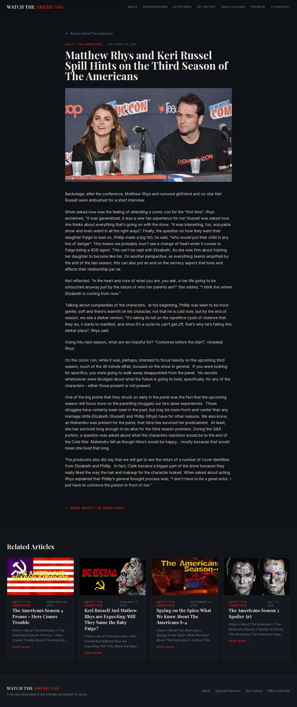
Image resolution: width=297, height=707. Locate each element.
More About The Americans (97, 508)
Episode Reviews (155, 6)
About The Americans (83, 44)
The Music (258, 6)
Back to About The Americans (91, 33)
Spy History (206, 6)
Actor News (182, 6)
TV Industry (280, 6)
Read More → (23, 647)
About (132, 6)
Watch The (35, 7)
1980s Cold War (233, 6)
